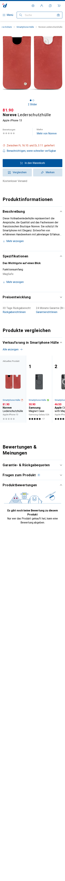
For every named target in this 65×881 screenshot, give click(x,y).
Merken (50, 172)
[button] (32, 146)
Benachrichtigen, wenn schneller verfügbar (31, 150)
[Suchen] (21, 15)
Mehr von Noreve (47, 131)
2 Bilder (32, 104)
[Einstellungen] (33, 5)
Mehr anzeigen (15, 241)
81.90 (8, 110)
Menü (10, 15)
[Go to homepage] (5, 6)
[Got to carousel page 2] (33, 100)
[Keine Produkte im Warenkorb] (59, 5)
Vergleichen (19, 172)
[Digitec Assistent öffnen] (50, 5)
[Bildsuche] (58, 15)
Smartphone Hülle (25, 27)
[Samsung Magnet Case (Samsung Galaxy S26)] (39, 389)
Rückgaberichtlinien (14, 312)
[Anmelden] (41, 5)
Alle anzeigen (10, 349)
